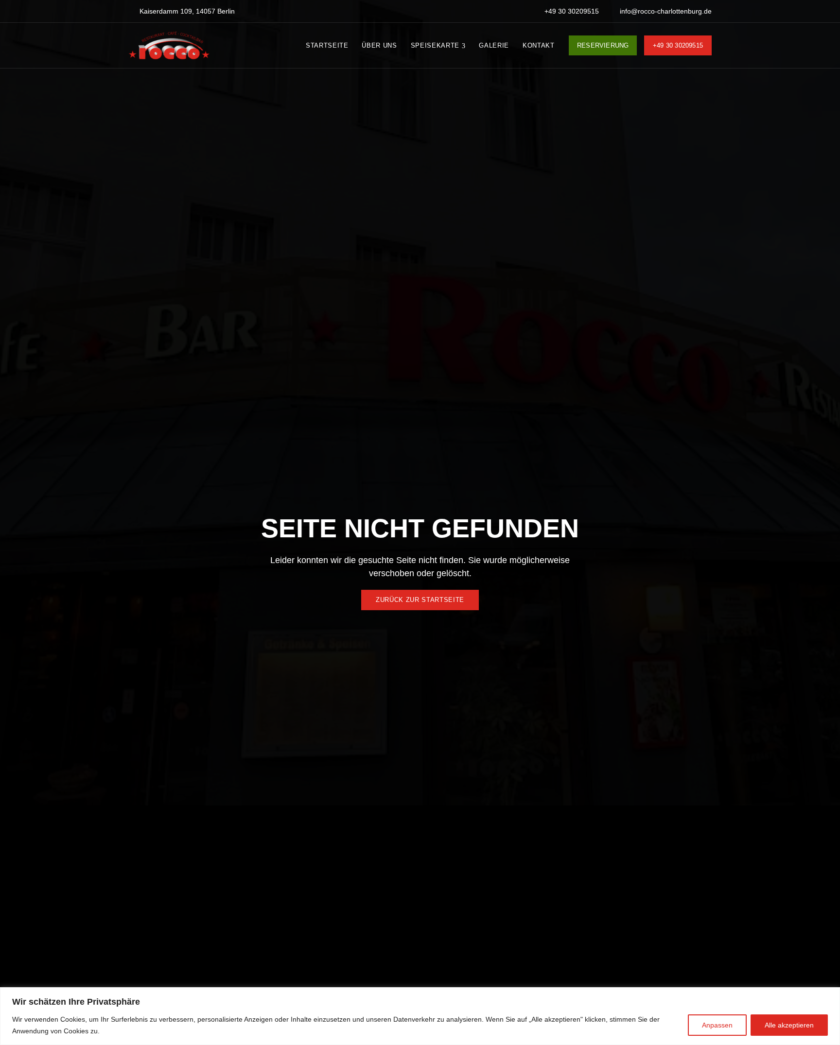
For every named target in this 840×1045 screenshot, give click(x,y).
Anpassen (717, 1025)
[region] (420, 1016)
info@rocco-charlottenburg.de (665, 11)
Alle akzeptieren (789, 1025)
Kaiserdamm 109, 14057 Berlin (186, 11)
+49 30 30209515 (570, 11)
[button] (420, 600)
